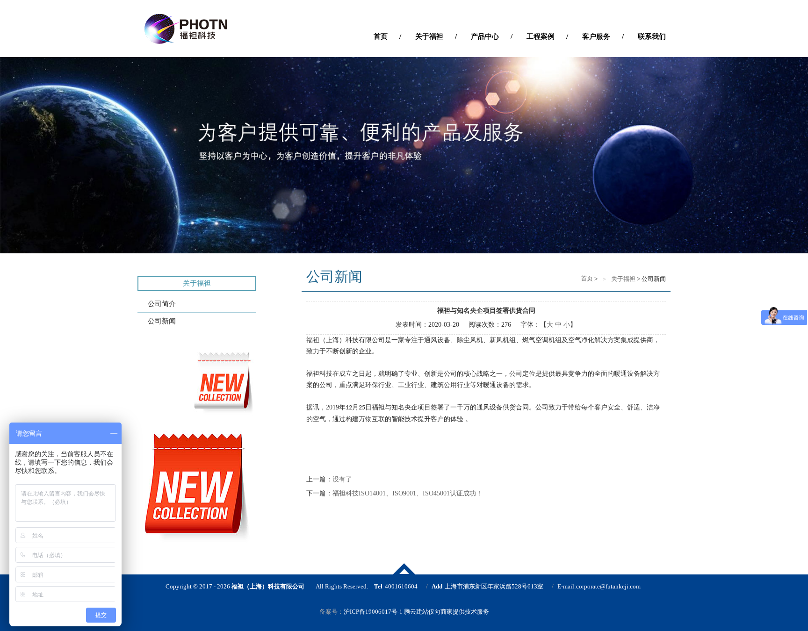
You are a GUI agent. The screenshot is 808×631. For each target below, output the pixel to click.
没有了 (342, 479)
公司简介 (162, 304)
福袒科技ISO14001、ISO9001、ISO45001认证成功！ (407, 493)
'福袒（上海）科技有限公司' (216, 29)
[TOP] (404, 568)
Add (437, 586)
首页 (586, 278)
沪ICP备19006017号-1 (373, 611)
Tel (378, 586)
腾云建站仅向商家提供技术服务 (446, 611)
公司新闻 (162, 321)
